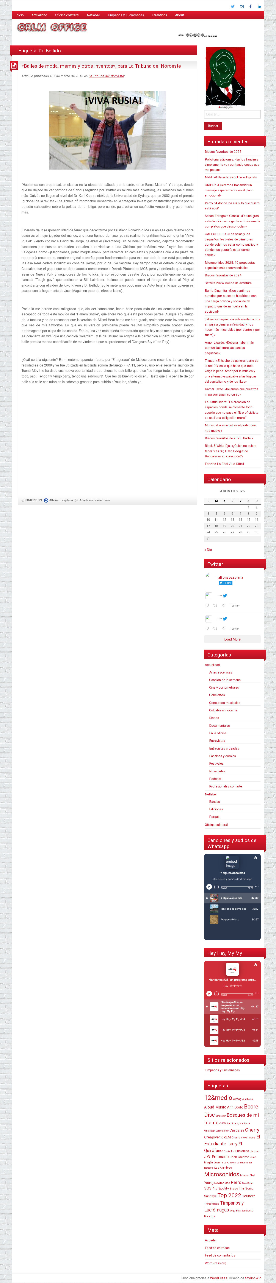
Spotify (223, 1188)
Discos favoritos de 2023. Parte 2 (229, 438)
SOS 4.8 (211, 1188)
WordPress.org (215, 1263)
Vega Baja (235, 1210)
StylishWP (253, 1278)
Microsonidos (221, 1174)
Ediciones (216, 809)
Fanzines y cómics (222, 756)
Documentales (219, 726)
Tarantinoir (159, 15)
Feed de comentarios (220, 1255)
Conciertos (217, 695)
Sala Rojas (247, 1183)
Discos (214, 718)
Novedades (217, 771)
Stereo (234, 1188)
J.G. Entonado (216, 1156)
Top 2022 (229, 1195)
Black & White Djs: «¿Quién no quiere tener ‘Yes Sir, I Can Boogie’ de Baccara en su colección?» (230, 451)
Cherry (252, 1130)
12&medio (218, 1097)
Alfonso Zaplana (61, 500)
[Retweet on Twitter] (216, 606)
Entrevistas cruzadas (224, 748)
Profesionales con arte (225, 786)
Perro (236, 1182)
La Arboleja (230, 1162)
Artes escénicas (220, 672)
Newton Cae (222, 1183)
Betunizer (221, 1116)
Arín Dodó (235, 1107)
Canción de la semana (225, 680)
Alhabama (247, 1099)
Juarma (218, 1162)
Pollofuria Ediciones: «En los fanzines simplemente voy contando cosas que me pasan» (232, 164)
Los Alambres (223, 1167)
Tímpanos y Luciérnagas (125, 15)
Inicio (20, 15)
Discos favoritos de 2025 (223, 152)
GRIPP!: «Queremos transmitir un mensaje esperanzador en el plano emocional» (229, 190)
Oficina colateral (67, 15)
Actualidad (39, 15)
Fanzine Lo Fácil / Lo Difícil (224, 464)
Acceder (211, 1240)
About (179, 15)
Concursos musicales (224, 703)
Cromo (236, 1137)
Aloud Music (215, 1107)
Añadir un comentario (94, 500)
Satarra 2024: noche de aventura (228, 283)
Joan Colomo (239, 1157)
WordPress (218, 1278)
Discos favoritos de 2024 (223, 275)
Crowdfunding (248, 1137)
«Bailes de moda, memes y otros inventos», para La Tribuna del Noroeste (101, 66)
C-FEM (222, 1123)
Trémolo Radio (211, 1203)
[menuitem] (19, 15)
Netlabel (93, 15)
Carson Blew (222, 1130)
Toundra (249, 1196)
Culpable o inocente (223, 710)
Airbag (237, 1099)
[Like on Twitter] (225, 606)
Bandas (214, 802)
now (219, 595)
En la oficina (217, 733)
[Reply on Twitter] (208, 606)
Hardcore (254, 1151)
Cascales (236, 1130)
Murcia (244, 1175)
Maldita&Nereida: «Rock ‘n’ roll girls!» (231, 177)
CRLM (226, 1137)
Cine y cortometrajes (224, 687)
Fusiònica (242, 1151)
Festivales (216, 763)
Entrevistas (217, 741)
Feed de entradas (217, 1248)
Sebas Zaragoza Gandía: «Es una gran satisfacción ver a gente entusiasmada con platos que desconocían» (232, 221)
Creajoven (212, 1137)
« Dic (208, 550)
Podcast (215, 779)
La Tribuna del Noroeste (106, 76)
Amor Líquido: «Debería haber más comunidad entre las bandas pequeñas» (229, 348)
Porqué (214, 817)
